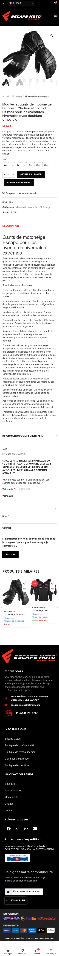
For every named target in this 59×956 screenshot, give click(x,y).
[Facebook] (9, 829)
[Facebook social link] (11, 212)
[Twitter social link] (15, 212)
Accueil (6, 96)
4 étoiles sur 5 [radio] (26, 489)
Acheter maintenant (19, 182)
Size (4, 159)
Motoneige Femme (40, 616)
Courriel (7, 527)
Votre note (8, 489)
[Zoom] (51, 35)
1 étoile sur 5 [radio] (19, 489)
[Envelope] (35, 829)
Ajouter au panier (31, 174)
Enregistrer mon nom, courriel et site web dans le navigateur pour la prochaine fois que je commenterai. (28, 542)
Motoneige (17, 96)
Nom (5, 516)
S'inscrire (17, 900)
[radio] (6, 164)
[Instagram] (17, 829)
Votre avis (8, 495)
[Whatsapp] (26, 829)
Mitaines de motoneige (36, 96)
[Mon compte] (3, 3)
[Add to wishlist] (24, 589)
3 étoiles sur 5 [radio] (24, 489)
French (16, 3)
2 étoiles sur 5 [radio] (22, 489)
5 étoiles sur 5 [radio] (29, 489)
